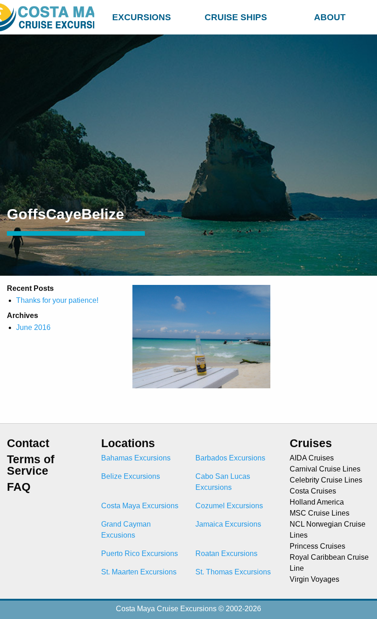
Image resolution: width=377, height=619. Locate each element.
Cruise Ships (236, 17)
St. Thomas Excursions (233, 572)
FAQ (18, 487)
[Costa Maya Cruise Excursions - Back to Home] (47, 17)
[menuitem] (141, 16)
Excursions (141, 17)
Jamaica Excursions (228, 524)
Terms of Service (30, 465)
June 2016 (33, 327)
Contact (28, 443)
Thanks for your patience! (57, 300)
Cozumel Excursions (229, 506)
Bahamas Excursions (136, 458)
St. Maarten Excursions (139, 572)
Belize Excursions (130, 476)
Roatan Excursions (226, 553)
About (330, 17)
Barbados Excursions (230, 458)
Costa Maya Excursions (139, 506)
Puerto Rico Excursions (139, 553)
